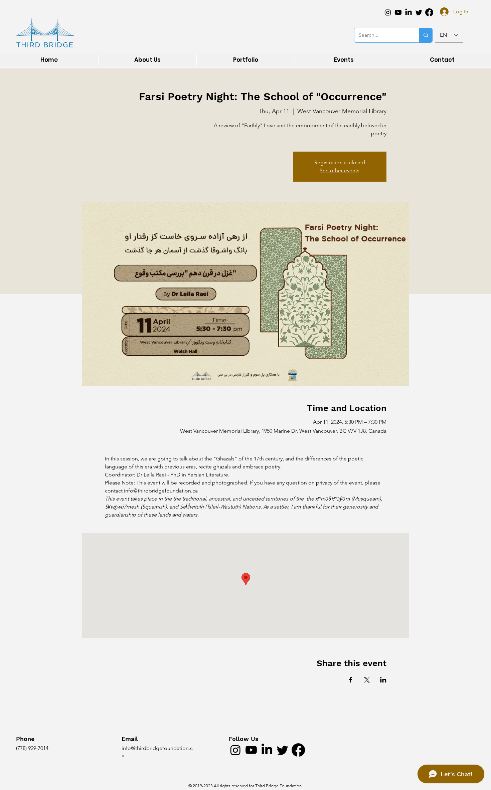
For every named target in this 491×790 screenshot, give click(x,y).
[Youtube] (398, 12)
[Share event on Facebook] (350, 679)
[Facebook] (429, 12)
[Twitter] (419, 12)
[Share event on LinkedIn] (383, 679)
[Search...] (425, 35)
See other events (339, 170)
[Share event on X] (367, 679)
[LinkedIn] (408, 12)
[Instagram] (388, 12)
